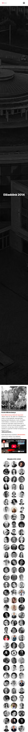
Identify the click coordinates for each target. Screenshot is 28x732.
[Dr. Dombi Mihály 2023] (14, 532)
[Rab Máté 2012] (21, 698)
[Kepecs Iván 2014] (6, 592)
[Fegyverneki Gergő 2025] (6, 547)
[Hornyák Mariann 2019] (14, 562)
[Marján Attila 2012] (21, 645)
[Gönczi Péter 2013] (21, 547)
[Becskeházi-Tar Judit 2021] (14, 502)
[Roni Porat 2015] (21, 706)
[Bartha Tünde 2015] (6, 502)
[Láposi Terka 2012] (14, 630)
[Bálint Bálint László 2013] (21, 479)
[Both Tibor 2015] (6, 517)
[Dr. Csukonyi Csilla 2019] (21, 517)
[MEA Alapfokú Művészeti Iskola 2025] (14, 653)
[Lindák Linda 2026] (6, 638)
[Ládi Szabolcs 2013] (6, 630)
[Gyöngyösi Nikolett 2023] (6, 555)
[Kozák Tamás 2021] (6, 615)
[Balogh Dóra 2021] (14, 487)
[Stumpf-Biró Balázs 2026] (14, 721)
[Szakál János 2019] (21, 728)
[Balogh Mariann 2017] (21, 487)
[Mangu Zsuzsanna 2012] (14, 645)
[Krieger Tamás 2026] (14, 615)
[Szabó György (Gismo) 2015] (6, 728)
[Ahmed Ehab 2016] (6, 472)
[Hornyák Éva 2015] (6, 562)
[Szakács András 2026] (14, 728)
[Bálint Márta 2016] (6, 487)
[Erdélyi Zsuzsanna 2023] (14, 540)
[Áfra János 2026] (21, 464)
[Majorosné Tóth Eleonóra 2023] (21, 638)
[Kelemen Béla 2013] (14, 585)
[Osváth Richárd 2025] (6, 675)
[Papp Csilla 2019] (21, 675)
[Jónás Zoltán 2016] (14, 577)
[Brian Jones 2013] (14, 517)
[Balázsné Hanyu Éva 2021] (14, 479)
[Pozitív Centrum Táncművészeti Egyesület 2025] (6, 698)
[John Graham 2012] (6, 577)
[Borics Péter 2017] (21, 509)
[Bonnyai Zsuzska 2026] (14, 509)
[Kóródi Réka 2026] (14, 607)
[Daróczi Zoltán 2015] (14, 524)
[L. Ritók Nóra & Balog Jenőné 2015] (14, 623)
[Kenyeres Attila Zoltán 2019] (21, 585)
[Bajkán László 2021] (21, 472)
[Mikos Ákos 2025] (21, 653)
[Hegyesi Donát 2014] (14, 555)
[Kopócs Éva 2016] (6, 607)
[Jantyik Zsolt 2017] (21, 570)
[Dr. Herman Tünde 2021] (21, 555)
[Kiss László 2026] (21, 592)
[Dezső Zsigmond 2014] (6, 532)
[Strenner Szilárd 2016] (6, 721)
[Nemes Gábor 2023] (6, 668)
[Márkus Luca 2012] (6, 653)
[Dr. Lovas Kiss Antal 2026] (14, 638)
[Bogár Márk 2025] (6, 509)
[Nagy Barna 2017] (21, 660)
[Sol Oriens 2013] (21, 713)
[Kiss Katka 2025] (14, 592)
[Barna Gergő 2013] (21, 494)
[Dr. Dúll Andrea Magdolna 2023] (21, 532)
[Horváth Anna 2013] (6, 570)
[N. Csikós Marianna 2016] (14, 660)
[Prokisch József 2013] (14, 698)
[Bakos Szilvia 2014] (6, 479)
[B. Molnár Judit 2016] (14, 472)
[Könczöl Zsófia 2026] (14, 600)
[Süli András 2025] (21, 721)
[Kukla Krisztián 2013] (6, 623)
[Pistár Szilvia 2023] (14, 691)
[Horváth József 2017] (14, 570)
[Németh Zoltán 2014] (14, 668)
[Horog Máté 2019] (21, 562)
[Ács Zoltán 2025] (14, 464)
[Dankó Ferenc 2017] (6, 524)
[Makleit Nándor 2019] (6, 645)
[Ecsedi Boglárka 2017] (6, 540)
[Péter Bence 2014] (6, 683)
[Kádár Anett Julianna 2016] (6, 585)
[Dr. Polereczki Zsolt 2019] (21, 691)
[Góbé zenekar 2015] (14, 547)
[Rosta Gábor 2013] (6, 713)
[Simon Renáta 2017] (14, 713)
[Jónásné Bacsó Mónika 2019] (21, 577)
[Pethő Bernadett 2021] (14, 683)
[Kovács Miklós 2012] (21, 607)
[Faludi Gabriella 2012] (21, 540)
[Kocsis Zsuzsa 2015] (6, 600)
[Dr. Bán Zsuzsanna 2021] (14, 494)
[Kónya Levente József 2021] (21, 600)
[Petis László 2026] (21, 683)
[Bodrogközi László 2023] (21, 502)
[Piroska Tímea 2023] (6, 691)
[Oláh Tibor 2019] (21, 668)
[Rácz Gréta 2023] (6, 706)
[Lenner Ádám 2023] (21, 630)
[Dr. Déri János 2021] (21, 524)
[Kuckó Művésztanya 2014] (21, 615)
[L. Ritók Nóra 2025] (21, 623)
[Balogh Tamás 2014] (6, 494)
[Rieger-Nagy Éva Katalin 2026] (14, 706)
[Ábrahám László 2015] (6, 464)
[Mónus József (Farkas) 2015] (6, 660)
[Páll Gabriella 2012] (14, 675)
